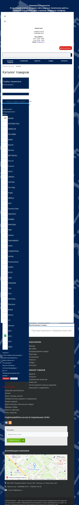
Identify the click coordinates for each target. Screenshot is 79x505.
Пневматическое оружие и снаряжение (21, 399)
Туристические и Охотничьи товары (19, 404)
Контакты (32, 365)
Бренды (32, 346)
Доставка (32, 349)
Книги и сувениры (12, 410)
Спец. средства (11, 412)
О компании (34, 357)
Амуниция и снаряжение (39, 388)
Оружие (32, 374)
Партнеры (33, 354)
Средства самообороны (14, 390)
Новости (32, 360)
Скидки (32, 362)
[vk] (6, 424)
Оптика (7, 393)
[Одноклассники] (10, 424)
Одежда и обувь (11, 407)
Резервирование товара (38, 351)
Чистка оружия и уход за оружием (42, 385)
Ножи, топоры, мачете (14, 396)
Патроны (32, 377)
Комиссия (33, 382)
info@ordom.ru (41, 42)
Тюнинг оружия (11, 401)
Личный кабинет (66, 48)
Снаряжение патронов (38, 379)
